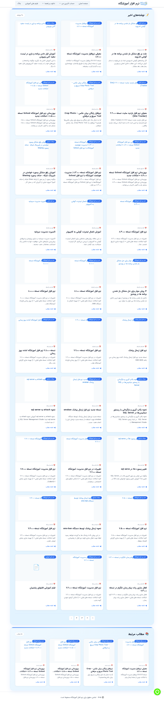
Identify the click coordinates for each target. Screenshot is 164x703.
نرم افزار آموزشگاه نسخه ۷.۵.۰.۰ (133, 528)
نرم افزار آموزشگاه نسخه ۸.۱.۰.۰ (87, 291)
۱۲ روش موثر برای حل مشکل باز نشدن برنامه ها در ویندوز (130, 293)
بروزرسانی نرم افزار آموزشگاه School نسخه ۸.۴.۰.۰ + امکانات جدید (128, 174)
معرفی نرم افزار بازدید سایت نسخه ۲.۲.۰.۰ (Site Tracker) (128, 115)
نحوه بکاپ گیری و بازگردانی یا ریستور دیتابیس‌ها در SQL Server (130, 411)
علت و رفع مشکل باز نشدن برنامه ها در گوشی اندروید (129, 55)
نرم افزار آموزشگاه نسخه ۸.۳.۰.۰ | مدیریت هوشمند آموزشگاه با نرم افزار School (82, 174)
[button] (60, 3)
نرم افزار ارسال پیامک (137, 350)
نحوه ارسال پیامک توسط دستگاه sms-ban (82, 528)
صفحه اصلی (83, 3)
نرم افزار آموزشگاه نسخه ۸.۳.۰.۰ (133, 232)
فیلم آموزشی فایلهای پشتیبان (42, 588)
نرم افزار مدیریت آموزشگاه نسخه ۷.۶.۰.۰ (37, 469)
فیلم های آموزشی (31, 3)
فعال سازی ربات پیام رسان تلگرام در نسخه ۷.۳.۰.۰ (128, 589)
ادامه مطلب (142, 71)
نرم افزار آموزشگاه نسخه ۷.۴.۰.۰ (41, 528)
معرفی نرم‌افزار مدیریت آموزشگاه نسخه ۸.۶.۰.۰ (84, 55)
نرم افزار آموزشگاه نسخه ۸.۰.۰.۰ (41, 291)
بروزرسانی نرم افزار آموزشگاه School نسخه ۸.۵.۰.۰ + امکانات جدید (36, 115)
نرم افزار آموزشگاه (128, 3)
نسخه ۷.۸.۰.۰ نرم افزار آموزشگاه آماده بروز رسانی (37, 352)
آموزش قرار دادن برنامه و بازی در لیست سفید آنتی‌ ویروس (37, 55)
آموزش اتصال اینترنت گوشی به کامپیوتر (83, 232)
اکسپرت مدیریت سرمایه (44, 232)
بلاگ (19, 3)
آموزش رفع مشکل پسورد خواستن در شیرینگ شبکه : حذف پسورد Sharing (38, 174)
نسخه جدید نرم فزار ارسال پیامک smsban (82, 409)
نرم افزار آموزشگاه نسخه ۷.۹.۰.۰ (87, 350)
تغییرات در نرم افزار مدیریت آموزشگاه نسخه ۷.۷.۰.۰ (84, 470)
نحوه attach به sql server (43, 409)
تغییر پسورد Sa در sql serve (134, 469)
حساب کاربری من (68, 3)
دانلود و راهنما (50, 3)
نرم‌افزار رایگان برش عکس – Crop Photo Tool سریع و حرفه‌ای (83, 115)
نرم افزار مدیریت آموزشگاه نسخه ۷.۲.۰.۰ (83, 588)
